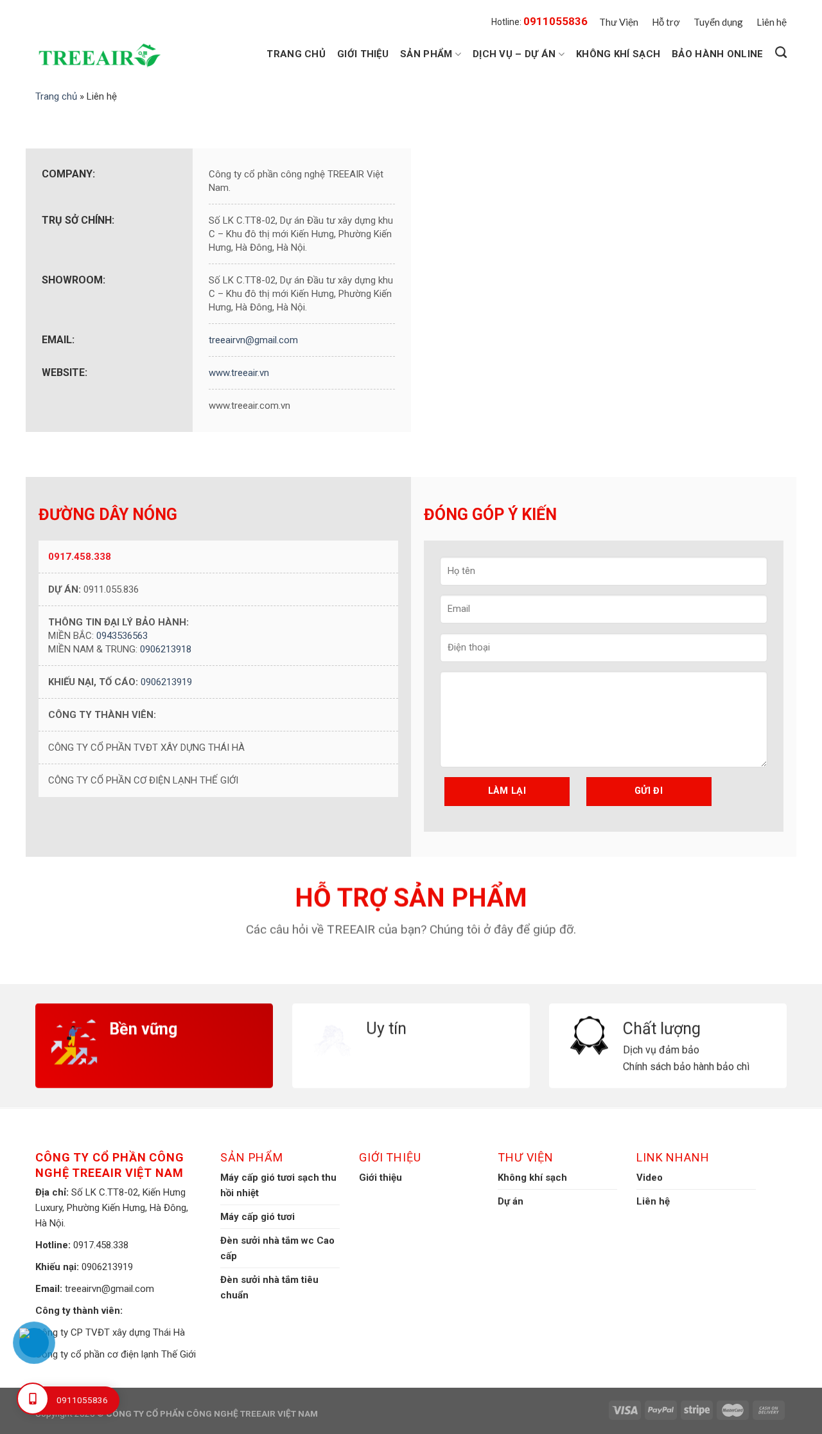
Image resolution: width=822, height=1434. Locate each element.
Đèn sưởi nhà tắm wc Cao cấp (277, 1248)
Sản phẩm (426, 54)
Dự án (510, 1201)
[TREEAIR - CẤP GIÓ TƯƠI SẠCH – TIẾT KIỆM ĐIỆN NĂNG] (102, 56)
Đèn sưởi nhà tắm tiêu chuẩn (269, 1287)
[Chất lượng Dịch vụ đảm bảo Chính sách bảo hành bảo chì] (668, 1011)
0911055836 (555, 21)
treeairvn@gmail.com (253, 340)
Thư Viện (618, 22)
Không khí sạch (618, 54)
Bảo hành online (718, 54)
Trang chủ (296, 54)
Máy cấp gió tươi (257, 1217)
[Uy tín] (411, 1011)
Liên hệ (771, 22)
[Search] (781, 52)
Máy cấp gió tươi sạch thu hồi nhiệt (278, 1185)
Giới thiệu (363, 54)
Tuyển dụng (718, 22)
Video (649, 1177)
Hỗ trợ (666, 22)
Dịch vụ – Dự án (514, 54)
